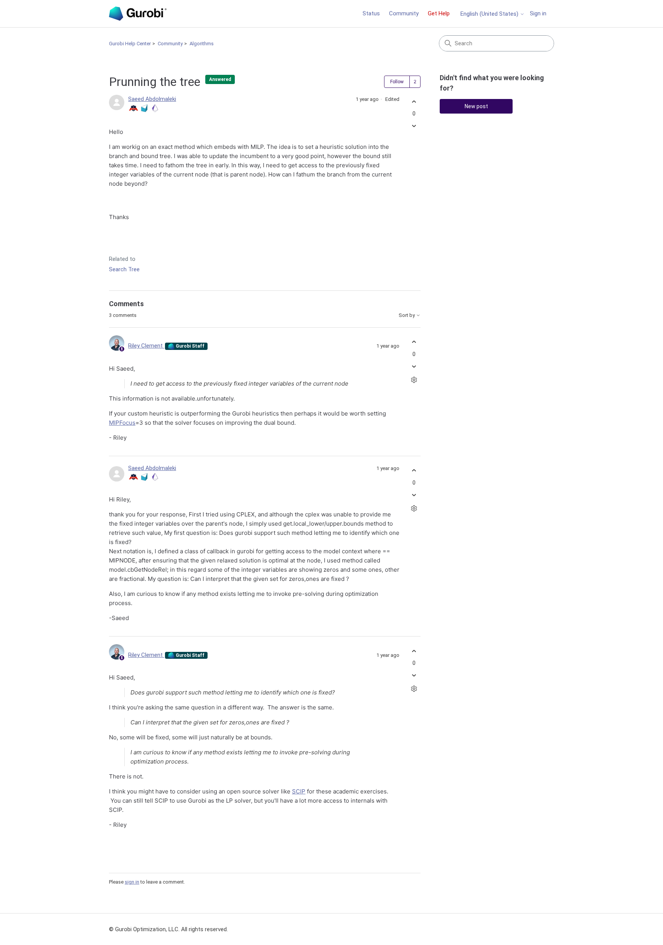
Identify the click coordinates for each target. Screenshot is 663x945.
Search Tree (124, 269)
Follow (397, 81)
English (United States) (490, 14)
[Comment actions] (414, 379)
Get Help (439, 13)
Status (371, 13)
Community (404, 13)
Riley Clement (146, 345)
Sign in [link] (538, 13)
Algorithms (202, 43)
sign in (132, 882)
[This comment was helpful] (414, 342)
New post (476, 106)
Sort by (407, 315)
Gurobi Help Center (130, 43)
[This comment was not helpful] (414, 366)
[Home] (138, 14)
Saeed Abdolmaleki (152, 99)
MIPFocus (122, 422)
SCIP (298, 791)
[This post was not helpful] (414, 126)
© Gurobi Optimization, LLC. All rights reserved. (168, 929)
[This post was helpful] (414, 101)
